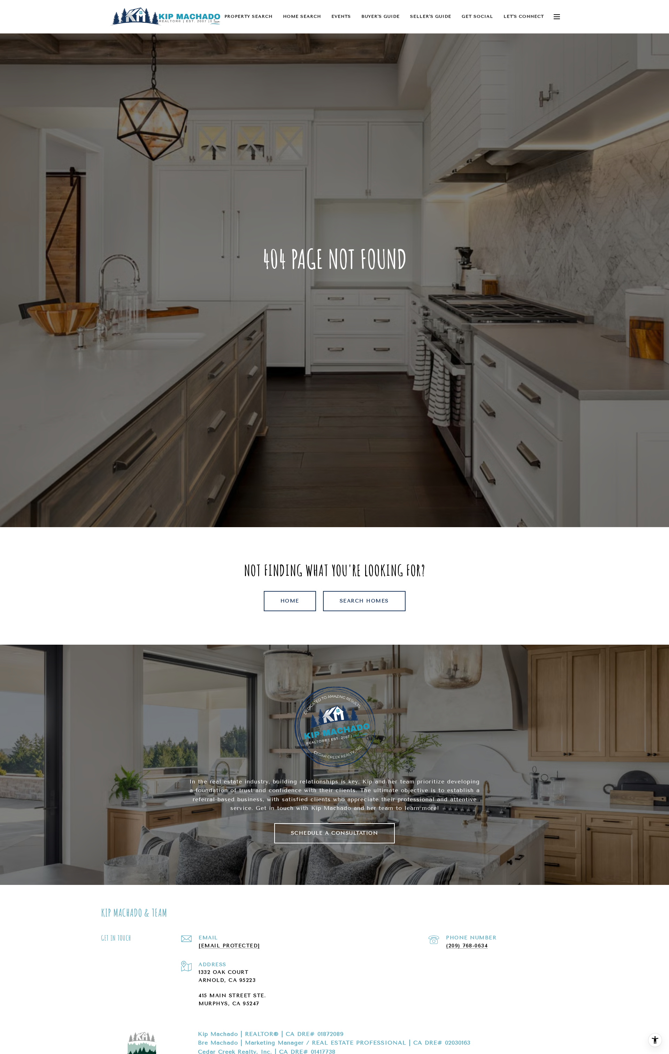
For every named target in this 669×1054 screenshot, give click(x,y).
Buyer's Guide (380, 16)
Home (289, 601)
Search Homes (364, 601)
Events (341, 16)
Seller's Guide (430, 16)
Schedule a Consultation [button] (334, 833)
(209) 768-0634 (467, 946)
